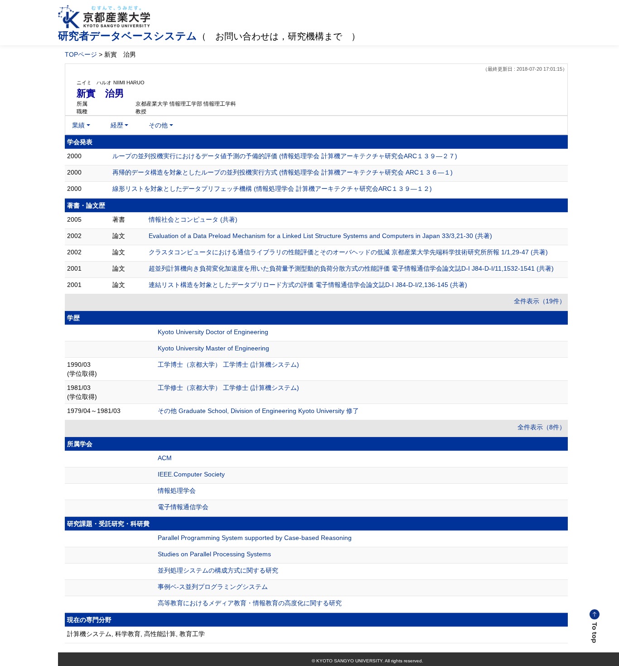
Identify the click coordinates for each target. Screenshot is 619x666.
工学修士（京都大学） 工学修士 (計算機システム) (228, 387)
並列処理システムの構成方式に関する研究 (218, 570)
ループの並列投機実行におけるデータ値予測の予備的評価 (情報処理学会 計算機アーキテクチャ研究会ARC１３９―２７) (284, 156)
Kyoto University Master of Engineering (213, 348)
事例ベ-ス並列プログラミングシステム (213, 586)
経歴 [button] (117, 125)
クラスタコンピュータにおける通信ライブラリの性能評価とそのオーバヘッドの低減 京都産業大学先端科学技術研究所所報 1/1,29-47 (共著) (348, 252)
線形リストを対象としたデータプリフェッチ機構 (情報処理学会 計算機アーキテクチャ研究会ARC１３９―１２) (272, 188)
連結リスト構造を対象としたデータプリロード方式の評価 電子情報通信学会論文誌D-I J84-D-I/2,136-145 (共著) (308, 284)
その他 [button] (158, 125)
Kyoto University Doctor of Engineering (213, 331)
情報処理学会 (177, 490)
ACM (165, 458)
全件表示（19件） (540, 301)
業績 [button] (78, 125)
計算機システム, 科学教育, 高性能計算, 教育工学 (136, 633)
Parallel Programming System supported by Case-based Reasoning (255, 537)
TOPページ (81, 54)
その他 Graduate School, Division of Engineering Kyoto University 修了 (258, 410)
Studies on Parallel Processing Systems (214, 554)
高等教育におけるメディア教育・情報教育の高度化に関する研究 (250, 603)
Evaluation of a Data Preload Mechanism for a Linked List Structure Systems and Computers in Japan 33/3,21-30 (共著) (320, 235)
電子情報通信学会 (183, 506)
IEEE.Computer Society (191, 474)
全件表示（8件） (541, 427)
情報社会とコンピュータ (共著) (193, 219)
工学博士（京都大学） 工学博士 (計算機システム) (228, 364)
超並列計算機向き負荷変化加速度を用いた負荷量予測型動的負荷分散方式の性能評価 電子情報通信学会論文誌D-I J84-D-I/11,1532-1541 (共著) (351, 268)
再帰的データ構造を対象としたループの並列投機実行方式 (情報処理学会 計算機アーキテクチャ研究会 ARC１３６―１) (282, 172)
